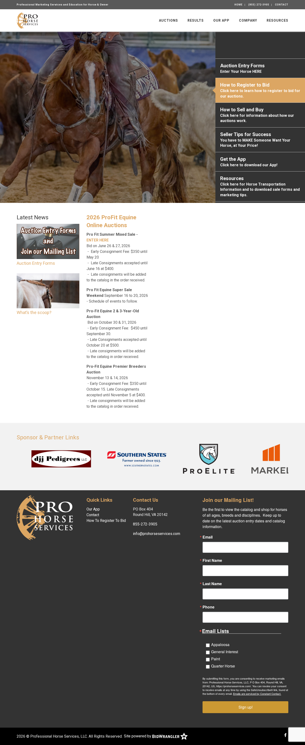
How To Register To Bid (106, 520)
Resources (277, 20)
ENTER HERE (97, 240)
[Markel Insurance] (247, 458)
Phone (208, 607)
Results (196, 20)
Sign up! (246, 707)
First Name (212, 560)
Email (208, 537)
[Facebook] (285, 735)
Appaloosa (220, 644)
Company (248, 20)
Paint (215, 659)
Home (238, 4)
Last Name (212, 584)
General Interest (224, 651)
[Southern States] (112, 458)
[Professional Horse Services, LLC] (27, 20)
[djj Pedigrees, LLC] (36, 458)
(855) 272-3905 (258, 4)
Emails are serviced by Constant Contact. (257, 694)
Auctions (168, 20)
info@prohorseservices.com (156, 533)
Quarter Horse (223, 666)
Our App (221, 20)
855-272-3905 (145, 524)
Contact (281, 4)
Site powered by (138, 736)
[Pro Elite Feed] (184, 458)
